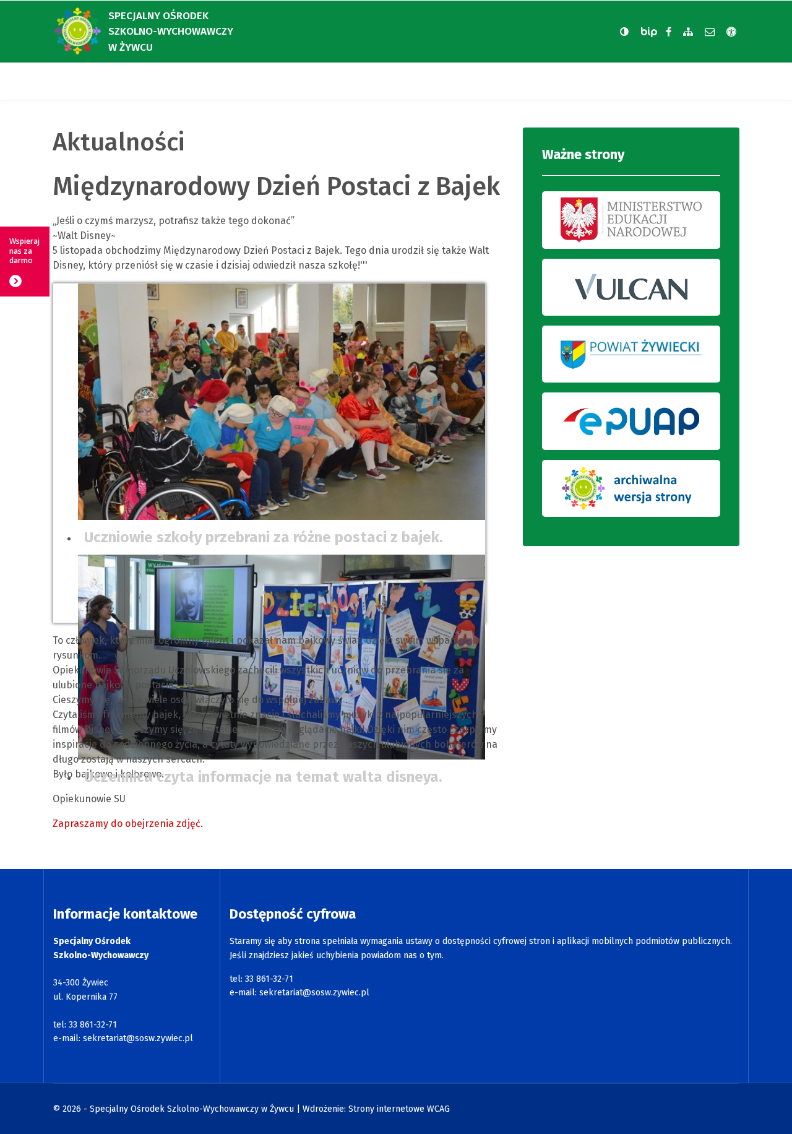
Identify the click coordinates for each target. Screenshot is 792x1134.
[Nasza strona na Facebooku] (668, 32)
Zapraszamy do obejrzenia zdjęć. (128, 823)
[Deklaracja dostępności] (731, 32)
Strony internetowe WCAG (399, 1109)
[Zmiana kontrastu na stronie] (624, 32)
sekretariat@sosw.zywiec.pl (138, 1038)
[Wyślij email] (710, 32)
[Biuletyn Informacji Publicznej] (650, 32)
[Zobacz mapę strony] (688, 32)
